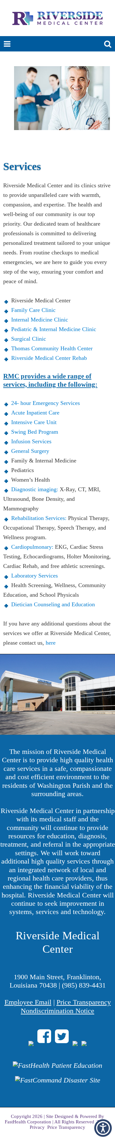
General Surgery (30, 451)
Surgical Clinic (28, 339)
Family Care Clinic (33, 310)
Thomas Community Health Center (52, 348)
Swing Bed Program (34, 432)
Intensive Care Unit (34, 422)
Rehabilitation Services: (39, 518)
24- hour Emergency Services (45, 403)
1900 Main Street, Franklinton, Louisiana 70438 (56, 981)
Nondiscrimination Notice (57, 1011)
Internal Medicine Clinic (39, 319)
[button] (103, 1128)
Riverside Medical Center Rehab (49, 358)
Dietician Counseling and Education (53, 604)
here (51, 643)
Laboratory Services (35, 575)
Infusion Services (31, 441)
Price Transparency (84, 1002)
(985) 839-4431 (84, 985)
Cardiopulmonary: (33, 547)
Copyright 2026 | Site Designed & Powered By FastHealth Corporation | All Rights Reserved (54, 1119)
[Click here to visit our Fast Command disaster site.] (57, 1083)
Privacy (37, 1127)
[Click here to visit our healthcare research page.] (57, 1069)
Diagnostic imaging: (34, 489)
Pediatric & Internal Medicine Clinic (53, 329)
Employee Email (27, 1002)
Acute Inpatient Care (36, 412)
